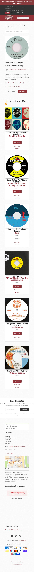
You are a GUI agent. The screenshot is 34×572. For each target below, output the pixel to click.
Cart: (7, 12)
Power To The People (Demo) (16, 83)
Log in (12, 12)
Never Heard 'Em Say (14, 86)
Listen (17, 148)
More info (17, 146)
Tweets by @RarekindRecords (13, 530)
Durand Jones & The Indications (17, 69)
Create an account (19, 12)
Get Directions (9, 453)
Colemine (11, 71)
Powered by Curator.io (17, 498)
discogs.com (22, 540)
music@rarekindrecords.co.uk (17, 446)
